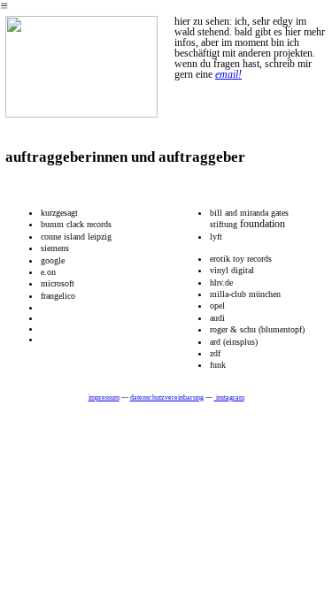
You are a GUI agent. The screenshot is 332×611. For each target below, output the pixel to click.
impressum (104, 397)
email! (228, 74)
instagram (229, 397)
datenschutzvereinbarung (167, 397)
